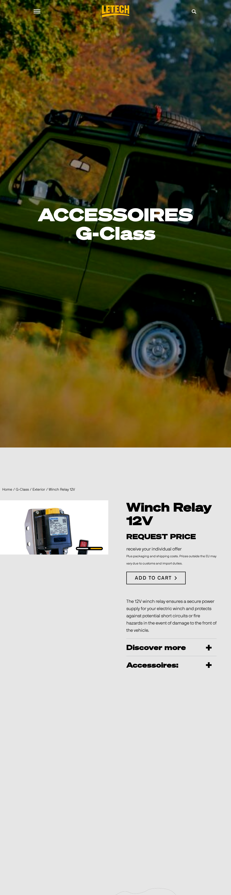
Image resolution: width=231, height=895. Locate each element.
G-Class (22, 489)
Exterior (38, 489)
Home (7, 489)
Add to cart (153, 578)
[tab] (82, 548)
